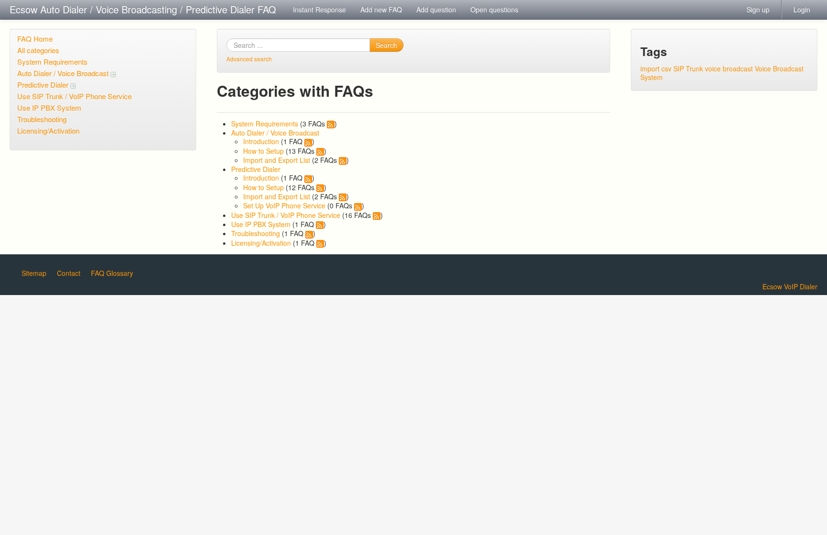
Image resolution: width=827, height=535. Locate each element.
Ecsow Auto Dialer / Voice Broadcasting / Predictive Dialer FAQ (143, 9)
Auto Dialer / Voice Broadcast (64, 73)
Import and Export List (276, 160)
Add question (436, 9)
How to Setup (263, 151)
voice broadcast (729, 68)
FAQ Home (35, 39)
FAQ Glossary (112, 273)
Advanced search (249, 59)
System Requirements (52, 62)
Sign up (758, 9)
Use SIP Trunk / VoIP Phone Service (74, 96)
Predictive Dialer (43, 85)
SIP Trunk (688, 68)
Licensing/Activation (48, 130)
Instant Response (319, 9)
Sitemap (34, 273)
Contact (68, 273)
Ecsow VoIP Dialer (789, 286)
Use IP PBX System (49, 107)
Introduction (261, 141)
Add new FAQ (381, 9)
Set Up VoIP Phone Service (284, 205)
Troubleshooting (42, 119)
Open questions (494, 9)
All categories (38, 50)
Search (386, 45)
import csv (655, 68)
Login (801, 9)
